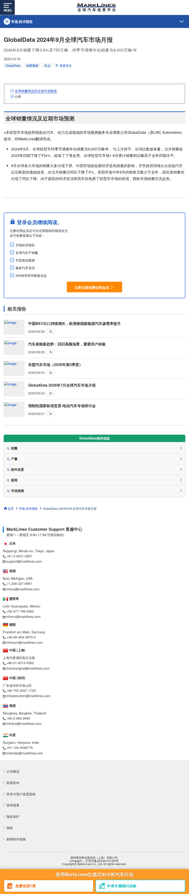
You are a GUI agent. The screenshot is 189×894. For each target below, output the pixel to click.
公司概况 (12, 771)
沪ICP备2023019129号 (102, 861)
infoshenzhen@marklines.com (28, 695)
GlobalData (13, 65)
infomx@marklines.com (23, 616)
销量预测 (32, 65)
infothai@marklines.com (23, 723)
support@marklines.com (24, 561)
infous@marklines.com (23, 589)
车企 (47, 65)
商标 (9, 828)
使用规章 (12, 805)
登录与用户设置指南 (20, 794)
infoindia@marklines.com (24, 753)
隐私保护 (12, 816)
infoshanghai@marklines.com (28, 668)
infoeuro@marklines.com (24, 642)
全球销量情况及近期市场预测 (36, 91)
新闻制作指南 (16, 839)
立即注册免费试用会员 (91, 287)
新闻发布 (12, 783)
